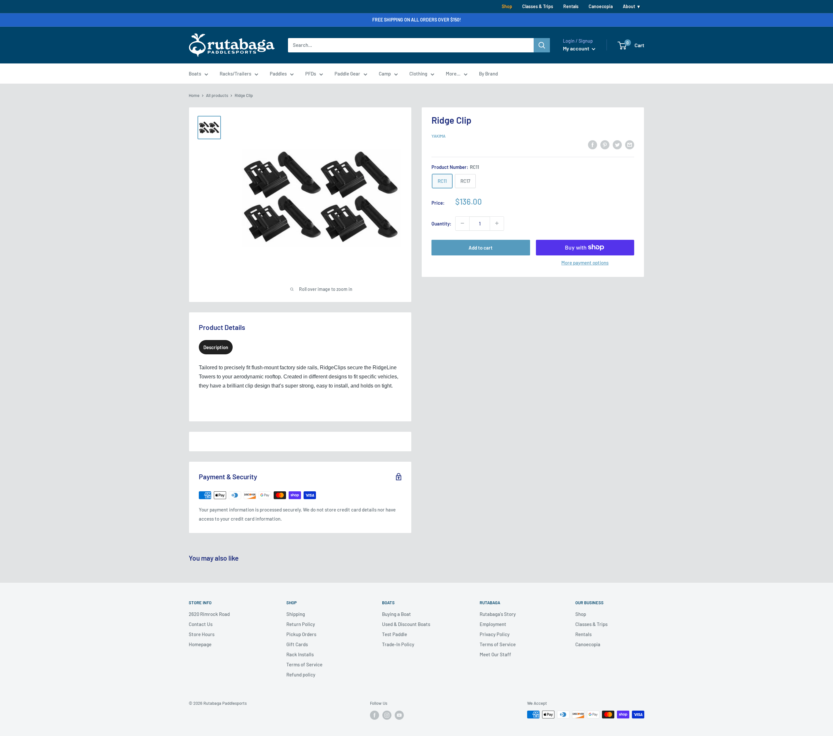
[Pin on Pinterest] (604, 144)
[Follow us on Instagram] (386, 715)
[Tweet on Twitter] (617, 144)
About (629, 6)
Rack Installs (300, 654)
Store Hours (201, 634)
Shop (507, 6)
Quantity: (441, 223)
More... (453, 73)
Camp (385, 73)
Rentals (571, 6)
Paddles (278, 73)
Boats (195, 73)
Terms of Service (304, 664)
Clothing (418, 73)
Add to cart (481, 247)
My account (576, 48)
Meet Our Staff (495, 654)
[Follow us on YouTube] (399, 715)
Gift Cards (297, 644)
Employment (493, 624)
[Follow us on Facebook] (374, 715)
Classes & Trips (537, 6)
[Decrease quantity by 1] (462, 223)
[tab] (216, 347)
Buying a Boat (396, 614)
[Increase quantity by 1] (497, 223)
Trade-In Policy (398, 644)
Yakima (438, 136)
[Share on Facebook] (592, 144)
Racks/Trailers (235, 73)
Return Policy (300, 624)
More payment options (584, 262)
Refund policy (300, 674)
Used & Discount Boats (406, 624)
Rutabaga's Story (498, 614)
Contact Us (200, 624)
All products (217, 95)
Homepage (200, 644)
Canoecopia (601, 6)
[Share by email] (629, 144)
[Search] (542, 45)
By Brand (488, 73)
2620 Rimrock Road (209, 614)
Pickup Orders (301, 634)
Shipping (295, 614)
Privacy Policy (495, 634)
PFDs (310, 73)
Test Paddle (394, 634)
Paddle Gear (347, 73)
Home (194, 95)
